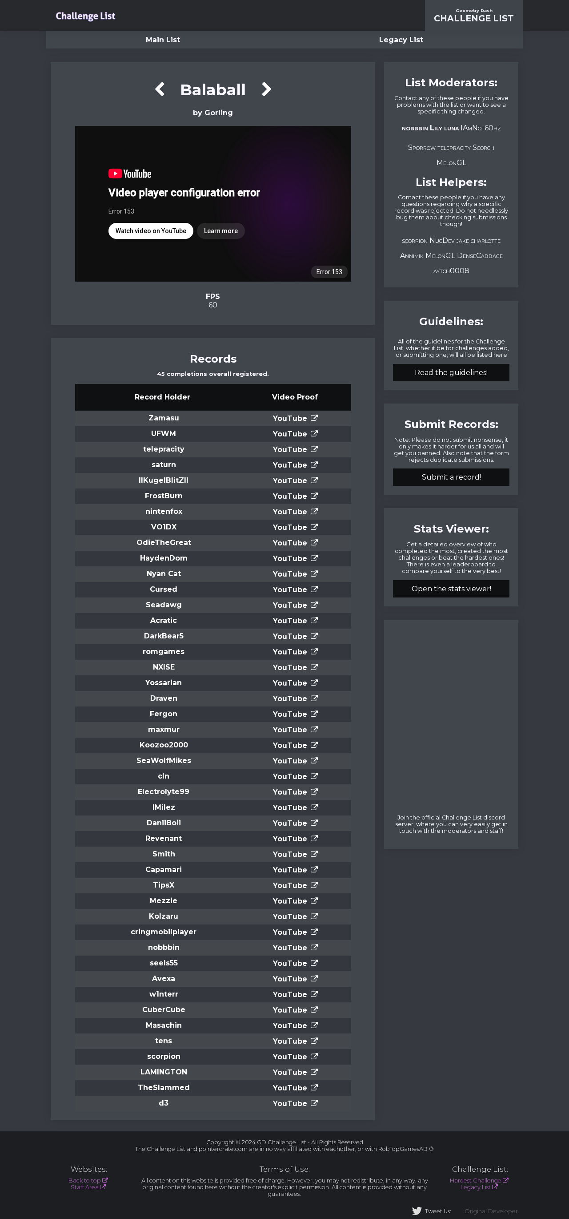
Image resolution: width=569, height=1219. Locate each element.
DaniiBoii (164, 823)
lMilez (163, 807)
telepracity (163, 449)
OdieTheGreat (163, 542)
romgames (163, 651)
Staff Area (85, 1187)
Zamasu (163, 418)
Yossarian (163, 682)
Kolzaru (163, 916)
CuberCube (163, 1009)
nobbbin (164, 947)
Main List (163, 40)
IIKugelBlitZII (163, 480)
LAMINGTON (163, 1072)
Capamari (163, 869)
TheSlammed (164, 1087)
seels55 (164, 963)
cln (163, 776)
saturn (164, 464)
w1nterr (163, 994)
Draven (163, 698)
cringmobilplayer (163, 932)
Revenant (163, 838)
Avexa (163, 978)
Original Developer (491, 1211)
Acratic (163, 620)
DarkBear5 (164, 636)
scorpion (163, 1056)
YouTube (290, 418)
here (500, 354)
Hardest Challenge (475, 1180)
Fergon (163, 714)
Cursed (163, 589)
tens (163, 1041)
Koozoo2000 (164, 745)
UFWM (163, 433)
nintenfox (163, 511)
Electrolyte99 (163, 791)
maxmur (164, 729)
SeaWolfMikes (163, 760)
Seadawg (164, 605)
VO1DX (163, 527)
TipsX (163, 885)
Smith (163, 854)
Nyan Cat (164, 573)
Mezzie (163, 900)
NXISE (164, 667)
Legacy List (401, 40)
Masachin (164, 1025)
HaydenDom (164, 558)
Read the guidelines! (451, 372)
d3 (163, 1103)
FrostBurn (164, 496)
